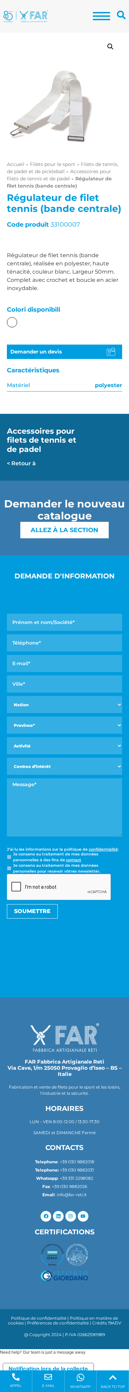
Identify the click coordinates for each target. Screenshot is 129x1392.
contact (73, 859)
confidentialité (103, 849)
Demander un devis (36, 351)
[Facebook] (46, 1216)
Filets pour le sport (52, 164)
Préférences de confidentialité (58, 1322)
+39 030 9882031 (77, 1170)
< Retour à (21, 463)
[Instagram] (70, 1216)
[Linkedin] (58, 1216)
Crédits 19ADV (106, 1322)
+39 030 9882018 (77, 1161)
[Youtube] (83, 1216)
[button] (110, 46)
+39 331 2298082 (76, 1178)
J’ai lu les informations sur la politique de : (63, 849)
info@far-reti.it (72, 1194)
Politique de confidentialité (38, 1318)
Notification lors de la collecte (48, 1368)
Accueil (15, 164)
